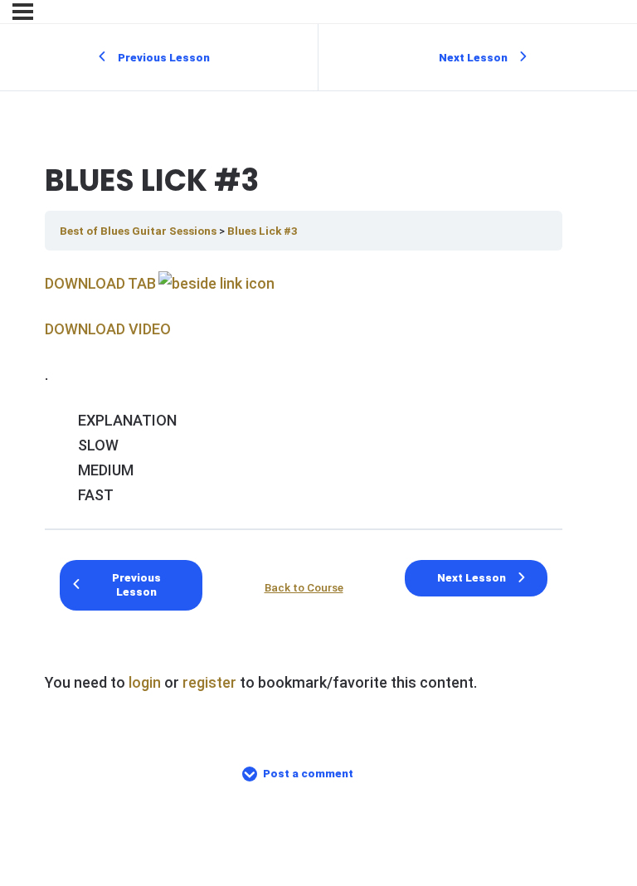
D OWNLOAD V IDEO (108, 329)
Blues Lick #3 (262, 230)
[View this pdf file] (215, 283)
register (209, 682)
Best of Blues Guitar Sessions (139, 230)
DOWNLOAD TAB (100, 283)
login (145, 682)
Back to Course (304, 587)
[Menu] (23, 11)
